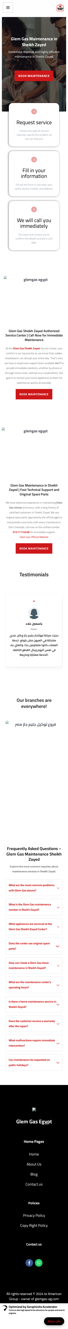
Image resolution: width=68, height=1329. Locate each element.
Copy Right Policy (34, 1225)
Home (34, 1154)
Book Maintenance (34, 76)
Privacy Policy (34, 1215)
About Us (34, 1164)
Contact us (34, 1184)
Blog (34, 1174)
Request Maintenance (48, 1321)
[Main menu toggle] (8, 7)
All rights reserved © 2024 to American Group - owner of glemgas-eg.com (34, 1296)
